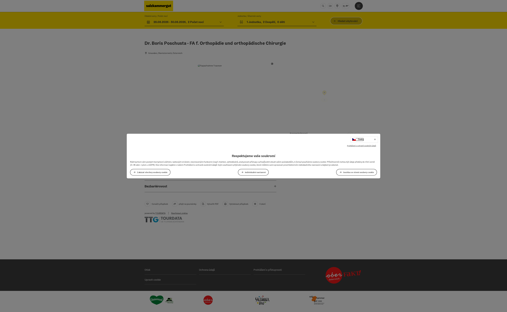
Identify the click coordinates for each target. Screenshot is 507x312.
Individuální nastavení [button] (255, 172)
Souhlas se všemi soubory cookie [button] (358, 172)
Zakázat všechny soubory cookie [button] (152, 172)
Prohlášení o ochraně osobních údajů (361, 146)
